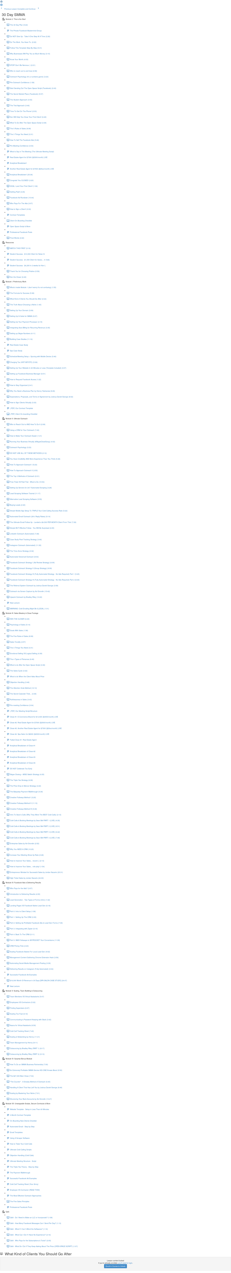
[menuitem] (1, 5)
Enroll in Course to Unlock (115, 1266)
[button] (1, 2)
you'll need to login (125, 1263)
